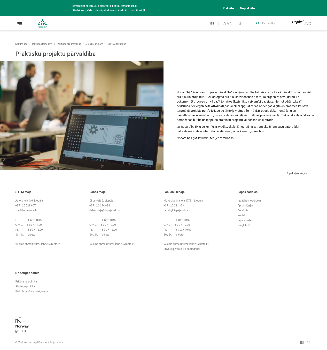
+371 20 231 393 (174, 205)
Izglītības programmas (69, 44)
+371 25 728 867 (25, 205)
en (212, 23)
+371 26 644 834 (99, 205)
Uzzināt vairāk (137, 10)
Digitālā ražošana (117, 44)
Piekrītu (228, 8)
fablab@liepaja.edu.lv (176, 210)
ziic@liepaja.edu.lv (26, 210)
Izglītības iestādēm (42, 44)
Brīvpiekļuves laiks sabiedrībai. (182, 249)
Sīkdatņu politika (25, 286)
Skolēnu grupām (94, 44)
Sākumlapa (21, 44)
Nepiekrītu (247, 8)
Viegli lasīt (244, 225)
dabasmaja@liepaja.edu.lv (104, 210)
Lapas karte (245, 220)
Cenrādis (243, 210)
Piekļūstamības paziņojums (32, 291)
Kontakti (242, 215)
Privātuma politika (26, 281)
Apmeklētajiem (246, 205)
